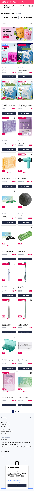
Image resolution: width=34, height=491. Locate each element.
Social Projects (5, 429)
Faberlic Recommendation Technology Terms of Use (16, 447)
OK (17, 485)
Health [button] (7, 10)
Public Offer (4, 440)
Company (4, 418)
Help (2, 456)
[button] (17, 2)
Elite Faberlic (5, 427)
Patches (5, 17)
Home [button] (2, 10)
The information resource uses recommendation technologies (14, 481)
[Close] (31, 2)
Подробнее (25, 2)
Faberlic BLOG (5, 424)
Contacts (3, 434)
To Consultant (5, 451)
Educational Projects (7, 431)
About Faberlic (5, 422)
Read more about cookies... (14, 479)
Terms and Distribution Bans (9, 444)
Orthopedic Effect (26, 17)
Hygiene (14, 17)
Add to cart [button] (10, 77)
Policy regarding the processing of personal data (15, 442)
